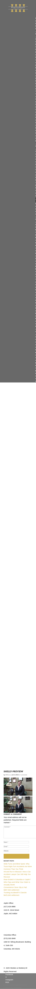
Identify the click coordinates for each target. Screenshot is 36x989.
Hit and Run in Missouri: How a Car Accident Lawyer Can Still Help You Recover (17, 874)
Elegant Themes (20, 985)
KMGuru (8, 775)
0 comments (23, 775)
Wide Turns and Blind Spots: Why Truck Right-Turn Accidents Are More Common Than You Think (18, 866)
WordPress (17, 988)
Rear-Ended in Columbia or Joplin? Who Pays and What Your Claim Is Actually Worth (17, 882)
